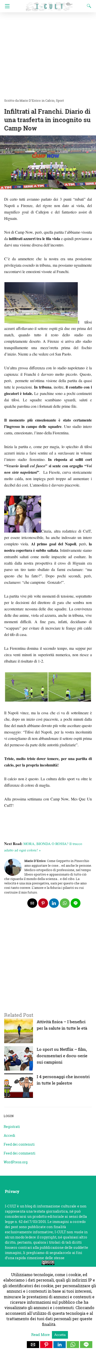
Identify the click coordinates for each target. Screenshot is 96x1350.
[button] (33, 1344)
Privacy (12, 1191)
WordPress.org (16, 1162)
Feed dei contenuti (19, 1144)
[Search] (87, 6)
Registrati (12, 1126)
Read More (41, 1334)
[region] (48, 966)
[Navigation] (6, 6)
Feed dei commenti (19, 1153)
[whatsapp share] (65, 903)
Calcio (49, 100)
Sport (60, 100)
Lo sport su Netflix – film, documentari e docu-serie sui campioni (62, 1055)
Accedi (9, 1135)
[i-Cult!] (49, 4)
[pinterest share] (43, 903)
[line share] (75, 903)
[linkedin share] (54, 903)
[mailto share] (32, 903)
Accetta (59, 1335)
